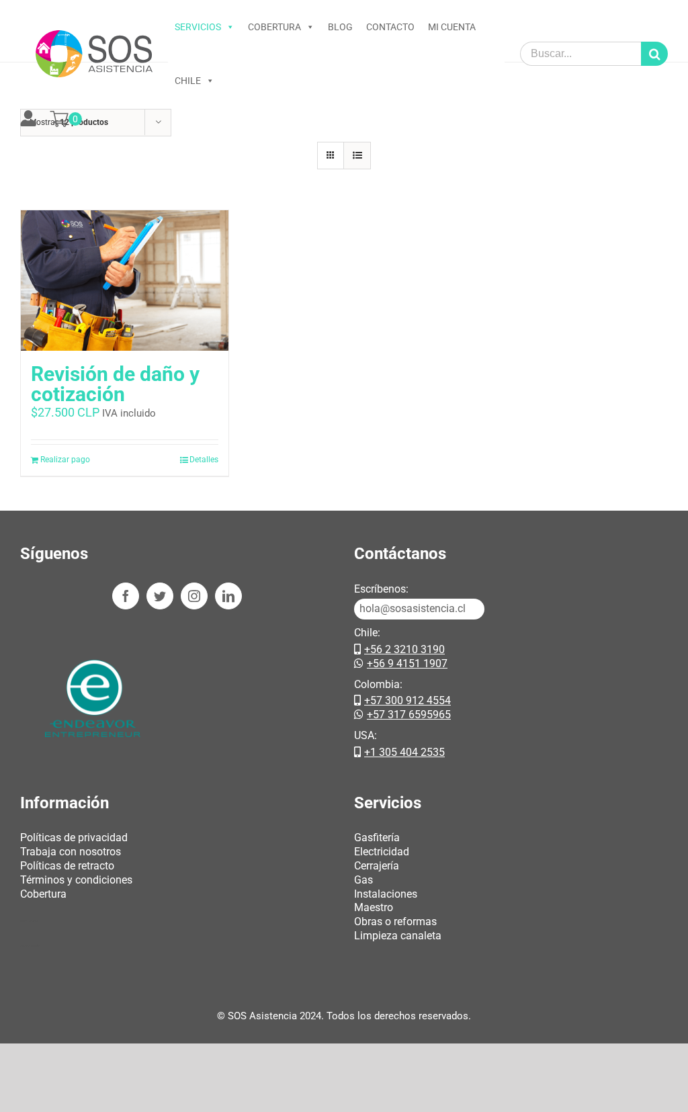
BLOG (340, 27)
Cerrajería (376, 865)
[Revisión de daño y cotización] (124, 280)
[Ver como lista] (357, 155)
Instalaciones (385, 894)
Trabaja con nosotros (70, 851)
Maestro (373, 907)
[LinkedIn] (228, 596)
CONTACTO (390, 27)
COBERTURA (274, 27)
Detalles (203, 459)
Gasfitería (377, 837)
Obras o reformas (395, 921)
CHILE (188, 80)
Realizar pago (65, 459)
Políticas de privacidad (74, 837)
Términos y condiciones (76, 879)
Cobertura (43, 894)
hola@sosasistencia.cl (412, 608)
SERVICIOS (198, 27)
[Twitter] (159, 596)
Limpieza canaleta (397, 935)
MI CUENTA (452, 27)
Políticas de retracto (67, 865)
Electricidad (381, 851)
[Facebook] (125, 596)
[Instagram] (194, 596)
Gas (363, 879)
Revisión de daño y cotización (115, 384)
